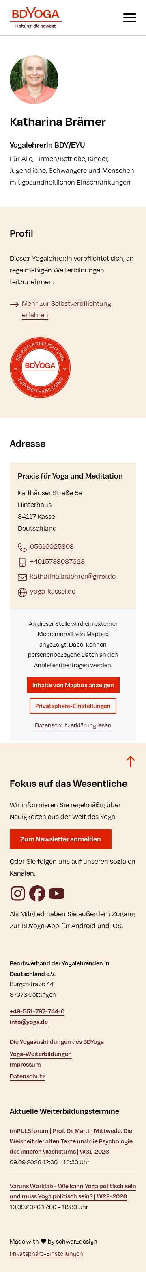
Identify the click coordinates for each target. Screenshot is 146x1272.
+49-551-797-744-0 (37, 1011)
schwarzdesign (76, 1241)
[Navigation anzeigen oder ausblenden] (129, 17)
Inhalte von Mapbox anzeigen (73, 685)
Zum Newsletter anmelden (60, 838)
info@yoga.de (29, 1021)
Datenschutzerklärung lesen (73, 725)
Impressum (25, 1064)
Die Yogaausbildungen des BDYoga (57, 1041)
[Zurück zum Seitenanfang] (130, 761)
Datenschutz (27, 1076)
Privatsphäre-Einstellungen (73, 705)
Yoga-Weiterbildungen (41, 1054)
